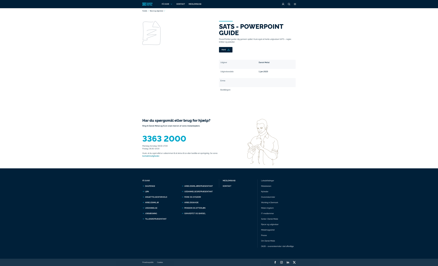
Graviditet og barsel (195, 213)
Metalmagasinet (268, 230)
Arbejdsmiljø (152, 202)
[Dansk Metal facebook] (275, 262)
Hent (224, 50)
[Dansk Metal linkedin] (288, 262)
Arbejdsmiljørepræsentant (198, 186)
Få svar (146, 181)
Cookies (160, 262)
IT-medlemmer (267, 213)
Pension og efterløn (194, 208)
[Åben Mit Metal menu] (283, 4)
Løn (147, 191)
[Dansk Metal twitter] (294, 262)
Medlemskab (195, 4)
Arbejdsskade (191, 202)
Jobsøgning (151, 213)
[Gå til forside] (147, 4)
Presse (264, 235)
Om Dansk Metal (268, 241)
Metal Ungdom (267, 208)
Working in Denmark (269, 202)
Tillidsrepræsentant (156, 219)
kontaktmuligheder (150, 156)
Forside (144, 11)
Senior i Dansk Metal (269, 219)
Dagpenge (150, 186)
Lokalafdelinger (267, 181)
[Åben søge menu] (289, 4)
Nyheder (264, 191)
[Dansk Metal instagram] (281, 262)
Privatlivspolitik (147, 262)
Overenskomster (268, 197)
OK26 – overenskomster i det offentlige (277, 246)
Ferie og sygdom (192, 197)
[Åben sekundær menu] (294, 4)
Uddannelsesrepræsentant (198, 191)
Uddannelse (151, 208)
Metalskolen (266, 186)
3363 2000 (164, 139)
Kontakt (180, 4)
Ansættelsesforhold (156, 197)
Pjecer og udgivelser (156, 11)
